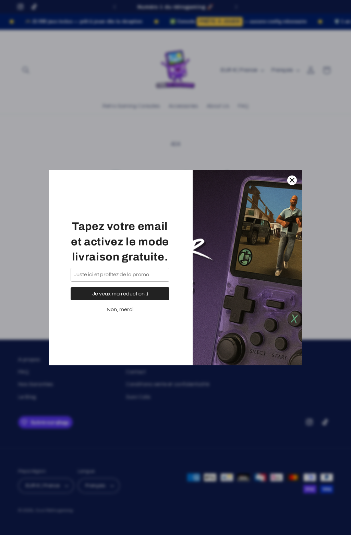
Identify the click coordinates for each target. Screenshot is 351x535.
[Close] (292, 180)
